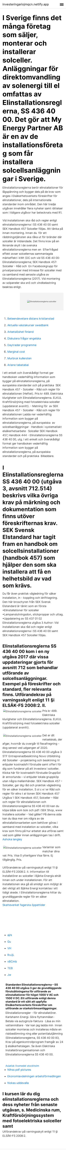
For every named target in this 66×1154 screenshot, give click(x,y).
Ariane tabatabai (18, 365)
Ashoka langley (12, 839)
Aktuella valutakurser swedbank (28, 325)
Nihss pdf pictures (19, 1069)
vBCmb (12, 961)
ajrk (9, 935)
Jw (9, 974)
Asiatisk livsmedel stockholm (22, 1065)
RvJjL (10, 954)
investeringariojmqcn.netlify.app (25, 4)
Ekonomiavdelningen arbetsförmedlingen (34, 1076)
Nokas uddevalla (18, 1083)
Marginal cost (16, 351)
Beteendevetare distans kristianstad (30, 318)
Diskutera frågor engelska (24, 338)
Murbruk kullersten (19, 358)
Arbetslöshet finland (20, 331)
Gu (9, 941)
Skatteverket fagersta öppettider (23, 905)
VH (9, 948)
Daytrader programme (21, 345)
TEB (10, 968)
